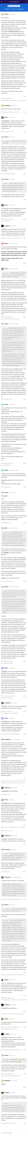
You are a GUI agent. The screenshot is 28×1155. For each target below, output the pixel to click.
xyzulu (6, 328)
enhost (6, 183)
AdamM (5, 1008)
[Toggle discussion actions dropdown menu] (26, 2)
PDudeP (5, 496)
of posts (13, 1)
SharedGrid (6, 791)
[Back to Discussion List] (1, 2)
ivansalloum (6, 721)
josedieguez (6, 121)
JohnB (5, 591)
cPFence (6, 273)
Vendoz (5, 706)
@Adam (4, 578)
